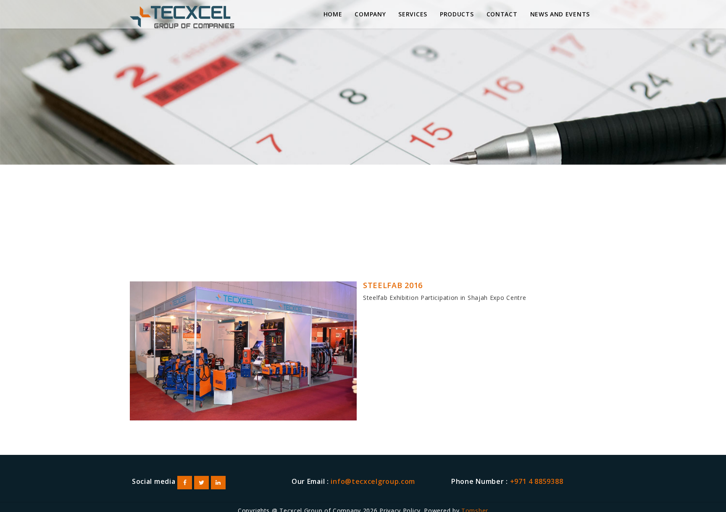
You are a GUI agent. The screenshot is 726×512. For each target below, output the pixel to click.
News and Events (560, 14)
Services (412, 14)
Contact (502, 14)
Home (333, 14)
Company (370, 14)
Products (457, 14)
